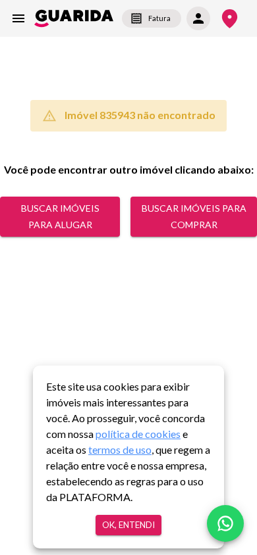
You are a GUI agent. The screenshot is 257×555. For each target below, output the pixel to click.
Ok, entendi (128, 524)
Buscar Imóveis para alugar (60, 216)
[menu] (18, 18)
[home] (73, 18)
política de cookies (138, 433)
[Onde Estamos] (229, 19)
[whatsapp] (225, 523)
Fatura (159, 18)
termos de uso (120, 449)
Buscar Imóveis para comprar (194, 216)
